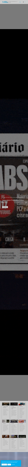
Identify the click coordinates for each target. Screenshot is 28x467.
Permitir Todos (4, 464)
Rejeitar (9, 464)
